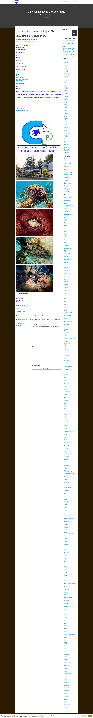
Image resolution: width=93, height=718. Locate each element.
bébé (65, 237)
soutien (65, 648)
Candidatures (66, 256)
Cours (17, 61)
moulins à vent (66, 512)
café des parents (67, 253)
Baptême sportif (19, 60)
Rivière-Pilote (66, 612)
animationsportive (67, 200)
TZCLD (65, 684)
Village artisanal (66, 696)
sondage (65, 645)
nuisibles (65, 522)
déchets (65, 310)
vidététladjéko (66, 690)
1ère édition (66, 158)
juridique (65, 436)
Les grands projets (67, 474)
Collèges (65, 279)
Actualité (65, 169)
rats (64, 595)
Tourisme (65, 668)
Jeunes (65, 426)
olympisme (66, 529)
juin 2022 (65, 138)
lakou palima (66, 459)
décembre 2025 (66, 73)
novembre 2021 (66, 149)
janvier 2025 (66, 90)
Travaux (65, 677)
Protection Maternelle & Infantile (69, 583)
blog (64, 247)
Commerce (66, 281)
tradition (65, 671)
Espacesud (66, 364)
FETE (65, 381)
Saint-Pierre (66, 620)
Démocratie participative (68, 315)
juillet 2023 (66, 118)
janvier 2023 (66, 127)
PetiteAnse (66, 553)
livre (64, 488)
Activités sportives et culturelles (22, 305)
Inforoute (65, 417)
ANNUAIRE (66, 203)
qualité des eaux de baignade (69, 591)
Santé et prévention (67, 625)
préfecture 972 (66, 572)
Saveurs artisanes (67, 626)
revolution (65, 609)
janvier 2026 (66, 71)
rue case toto (66, 617)
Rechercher (65, 29)
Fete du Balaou (66, 383)
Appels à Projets (67, 213)
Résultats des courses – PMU (69, 606)
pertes (65, 549)
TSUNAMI (65, 682)
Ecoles (65, 335)
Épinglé (65, 357)
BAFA (65, 231)
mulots (65, 513)
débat (65, 307)
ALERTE (65, 194)
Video (65, 688)
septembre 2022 (67, 133)
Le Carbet (65, 462)
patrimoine (65, 541)
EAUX (65, 330)
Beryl (65, 242)
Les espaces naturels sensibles (69, 473)
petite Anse (66, 550)
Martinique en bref (67, 505)
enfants (65, 352)
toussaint (65, 670)
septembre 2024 (67, 96)
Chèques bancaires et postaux (22, 78)
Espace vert (66, 363)
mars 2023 (65, 124)
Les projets (66, 476)
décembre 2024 (66, 91)
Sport (65, 653)
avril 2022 (65, 141)
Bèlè (64, 239)
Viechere (65, 693)
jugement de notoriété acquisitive (69, 433)
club (64, 276)
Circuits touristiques (67, 273)
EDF (64, 340)
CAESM (65, 251)
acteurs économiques (67, 163)
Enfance (65, 350)
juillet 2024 (66, 99)
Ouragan (65, 532)
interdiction (66, 425)
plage (65, 555)
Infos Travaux (66, 422)
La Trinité (65, 454)
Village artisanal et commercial (69, 698)
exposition (65, 372)
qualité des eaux (66, 589)
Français (17, 74)
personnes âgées (67, 546)
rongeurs (65, 615)
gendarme (65, 394)
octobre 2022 (66, 132)
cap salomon (66, 257)
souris (65, 646)
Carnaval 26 (66, 264)
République (66, 603)
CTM (64, 295)
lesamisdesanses (67, 484)
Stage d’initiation (19, 63)
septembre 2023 (67, 115)
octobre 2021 (66, 150)
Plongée (17, 55)
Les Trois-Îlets (66, 482)
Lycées (65, 493)
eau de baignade (66, 329)
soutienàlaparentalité (67, 650)
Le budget (65, 460)
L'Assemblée (66, 440)
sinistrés (65, 639)
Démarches (66, 313)
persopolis (65, 547)
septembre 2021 (67, 152)
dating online (66, 306)
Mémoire (65, 507)
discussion (65, 323)
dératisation (66, 316)
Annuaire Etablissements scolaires (69, 205)
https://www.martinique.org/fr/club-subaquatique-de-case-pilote (36, 315)
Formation (65, 386)
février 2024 (66, 107)
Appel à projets (66, 209)
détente (65, 318)
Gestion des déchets (67, 397)
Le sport (65, 464)
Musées (65, 515)
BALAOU (65, 234)
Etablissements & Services (68, 366)
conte (65, 288)
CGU (68, 1)
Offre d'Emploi (66, 526)
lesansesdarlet (66, 485)
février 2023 (66, 126)
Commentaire (34, 330)
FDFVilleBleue (66, 375)
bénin (65, 240)
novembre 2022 (66, 130)
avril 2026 (65, 67)
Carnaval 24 (66, 262)
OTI (64, 530)
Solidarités (65, 643)
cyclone (65, 299)
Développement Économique (69, 319)
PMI (64, 563)
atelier (65, 228)
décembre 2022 (66, 129)
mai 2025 (65, 84)
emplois (65, 347)
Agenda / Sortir (66, 182)
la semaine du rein (67, 451)
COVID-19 (65, 293)
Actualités (48, 15)
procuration (66, 578)
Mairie (65, 496)
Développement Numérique (68, 321)
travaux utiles (66, 680)
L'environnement (66, 443)
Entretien (65, 354)
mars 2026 (65, 68)
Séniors (65, 632)
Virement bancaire (19, 83)
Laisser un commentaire (46, 17)
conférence (66, 287)
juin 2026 (65, 64)
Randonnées (66, 594)
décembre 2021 (66, 147)
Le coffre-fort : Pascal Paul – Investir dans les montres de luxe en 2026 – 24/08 (69, 45)
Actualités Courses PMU (68, 172)
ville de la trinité (66, 699)
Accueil (59, 1)
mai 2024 (65, 102)
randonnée (65, 592)
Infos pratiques (66, 420)
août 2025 (65, 79)
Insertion (65, 423)
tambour (65, 659)
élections (65, 344)
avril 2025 (65, 85)
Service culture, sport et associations (70, 634)
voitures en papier (67, 704)
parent (65, 536)
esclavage (65, 358)
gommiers (65, 398)
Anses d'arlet (66, 206)
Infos (65, 419)
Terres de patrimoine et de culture (69, 663)
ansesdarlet (66, 208)
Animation (65, 199)
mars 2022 (65, 143)
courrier (65, 292)
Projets (65, 581)
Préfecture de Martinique (68, 574)
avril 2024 (65, 104)
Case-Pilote (66, 267)
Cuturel (65, 298)
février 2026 (66, 70)
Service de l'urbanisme (68, 636)
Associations (66, 226)
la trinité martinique (67, 456)
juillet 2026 (66, 62)
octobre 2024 (66, 95)
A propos (64, 1)
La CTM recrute (66, 448)
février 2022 (66, 144)
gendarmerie (66, 395)
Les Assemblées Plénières (68, 471)
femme (65, 377)
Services (65, 637)
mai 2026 (65, 65)
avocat (65, 230)
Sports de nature (67, 654)
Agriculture (66, 185)
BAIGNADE (66, 233)
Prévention (66, 577)
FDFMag (65, 374)
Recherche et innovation (68, 597)
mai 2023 (65, 121)
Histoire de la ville (67, 406)
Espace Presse (66, 360)
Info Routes (66, 412)
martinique (65, 504)
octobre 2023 (66, 113)
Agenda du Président (67, 183)
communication (66, 282)
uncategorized (66, 685)
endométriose (66, 349)
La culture (65, 450)
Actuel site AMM (74, 1)
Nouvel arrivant (66, 521)
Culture (65, 296)
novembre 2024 (66, 93)
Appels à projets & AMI (68, 214)
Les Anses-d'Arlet (67, 470)
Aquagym (65, 216)
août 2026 (65, 60)
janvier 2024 (66, 108)
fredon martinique (67, 392)
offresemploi (66, 527)
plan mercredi (66, 558)
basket (65, 236)
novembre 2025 (66, 74)
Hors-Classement (67, 409)
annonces (65, 202)
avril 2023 (65, 122)
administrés (66, 180)
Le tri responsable (67, 465)
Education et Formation (68, 343)
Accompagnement (19, 58)
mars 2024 (65, 105)
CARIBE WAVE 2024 (67, 259)
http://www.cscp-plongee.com (21, 110)
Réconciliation (66, 600)
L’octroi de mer (66, 445)
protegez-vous (66, 584)
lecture (65, 467)
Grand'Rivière (66, 400)
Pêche (65, 543)
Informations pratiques (67, 416)
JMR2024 (65, 428)
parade (65, 535)
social (65, 640)
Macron (65, 495)
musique (65, 516)
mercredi (65, 510)
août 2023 (65, 116)
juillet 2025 (66, 81)
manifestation (66, 501)
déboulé (65, 309)
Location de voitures (67, 490)
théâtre (65, 667)
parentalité (65, 538)
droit (64, 327)
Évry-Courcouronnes (67, 371)
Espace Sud (66, 361)
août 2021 (65, 153)
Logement (65, 491)
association (66, 225)
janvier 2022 (66, 146)
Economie (65, 337)
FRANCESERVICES (67, 391)
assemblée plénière (67, 223)
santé (65, 623)
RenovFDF (65, 601)
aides (65, 188)
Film (64, 385)
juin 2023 (65, 119)
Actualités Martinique (67, 177)
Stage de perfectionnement (21, 65)
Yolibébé (65, 707)
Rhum (65, 611)
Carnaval (65, 261)
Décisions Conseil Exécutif (68, 312)
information (66, 414)
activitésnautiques (67, 168)
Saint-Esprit (66, 619)
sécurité (65, 631)
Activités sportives (19, 54)
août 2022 (65, 135)
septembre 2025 (67, 77)
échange (65, 333)
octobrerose (66, 524)
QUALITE (65, 588)
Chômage (65, 271)
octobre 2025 (66, 76)
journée (65, 429)
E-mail (33, 351)
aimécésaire (66, 192)
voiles (65, 702)
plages (65, 557)
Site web (33, 357)
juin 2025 (65, 82)
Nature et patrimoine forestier (69, 518)
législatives (66, 468)
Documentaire (66, 324)
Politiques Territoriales (67, 567)
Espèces (18, 82)
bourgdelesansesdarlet (68, 248)
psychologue (66, 586)
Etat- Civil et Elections (67, 367)
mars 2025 (65, 87)
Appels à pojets (66, 211)
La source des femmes (68, 453)
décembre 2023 (66, 110)
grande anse (66, 402)
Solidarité (65, 642)
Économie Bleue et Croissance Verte (70, 338)
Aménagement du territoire (68, 197)
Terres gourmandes (67, 665)
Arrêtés (65, 219)
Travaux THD (66, 679)
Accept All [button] (89, 716)
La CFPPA (65, 447)
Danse (65, 302)
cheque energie (66, 270)
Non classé (66, 519)
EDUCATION (66, 341)
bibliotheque (66, 244)
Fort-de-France (66, 388)
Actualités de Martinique (68, 174)
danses (65, 304)
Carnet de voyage (67, 265)
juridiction (65, 434)
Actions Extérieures (67, 165)
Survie (65, 657)
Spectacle (65, 651)
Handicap (65, 405)
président (65, 575)
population (65, 569)
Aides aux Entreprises (67, 189)
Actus (65, 178)
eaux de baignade (67, 332)
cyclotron (65, 301)
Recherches (66, 598)
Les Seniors (66, 479)
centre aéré (66, 268)
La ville (65, 457)
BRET (65, 250)
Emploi (65, 346)
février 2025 (66, 88)
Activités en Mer (66, 166)
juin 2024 (65, 101)
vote (64, 705)
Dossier (65, 326)
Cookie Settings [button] (84, 716)
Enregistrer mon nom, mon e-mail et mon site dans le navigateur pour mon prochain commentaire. (45, 365)
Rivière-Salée (66, 614)
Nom (33, 346)
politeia (65, 566)
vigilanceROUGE (66, 694)
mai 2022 (65, 139)
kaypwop (65, 439)
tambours (65, 660)
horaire (65, 408)
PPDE (65, 570)
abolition (65, 160)
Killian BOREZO (51, 14)
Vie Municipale (66, 691)
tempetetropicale (67, 662)
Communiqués (66, 285)
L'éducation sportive (67, 442)
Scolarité (65, 629)
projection (65, 580)
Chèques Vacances (19, 80)
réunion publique (66, 608)
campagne (65, 254)
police (65, 564)
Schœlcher (66, 628)
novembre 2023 (66, 112)
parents (65, 539)
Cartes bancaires (19, 77)
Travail (65, 676)
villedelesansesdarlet (67, 701)
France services (66, 389)
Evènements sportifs (67, 369)
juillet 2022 (66, 136)
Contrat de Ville (66, 290)
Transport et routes (67, 674)
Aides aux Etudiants (67, 191)
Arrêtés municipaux (67, 220)
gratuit (65, 403)
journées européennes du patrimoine (70, 431)
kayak (65, 437)
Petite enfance (66, 552)
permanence (66, 544)
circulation (65, 275)
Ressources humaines (67, 605)
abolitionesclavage (67, 161)
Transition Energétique (67, 673)
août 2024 (65, 98)
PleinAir (65, 561)
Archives (65, 217)
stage (65, 656)
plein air (65, 560)
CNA (64, 278)
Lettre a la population (67, 487)
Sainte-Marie (66, 622)
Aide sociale (66, 186)
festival (65, 380)
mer (64, 508)
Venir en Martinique (67, 687)
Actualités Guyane (67, 175)
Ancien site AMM (66, 709)
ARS (64, 222)
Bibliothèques (66, 245)
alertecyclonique (66, 196)
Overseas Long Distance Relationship (70, 533)
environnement (66, 355)
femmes (65, 378)
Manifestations (66, 502)
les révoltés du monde (67, 478)
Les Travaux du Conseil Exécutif (69, 481)
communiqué (66, 284)
